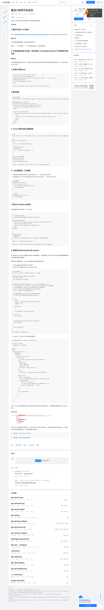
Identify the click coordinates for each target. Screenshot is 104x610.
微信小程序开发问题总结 (17, 509)
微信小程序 (66, 505)
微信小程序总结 (15, 515)
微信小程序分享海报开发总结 (19, 568)
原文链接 (13, 24)
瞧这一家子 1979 (12, 601)
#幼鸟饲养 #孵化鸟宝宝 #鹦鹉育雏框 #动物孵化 (18, 600)
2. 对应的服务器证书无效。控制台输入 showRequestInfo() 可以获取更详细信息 (84, 32)
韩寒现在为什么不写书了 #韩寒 (15, 594)
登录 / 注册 (38, 460)
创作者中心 (90, 2)
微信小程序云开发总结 (17, 497)
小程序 (16, 20)
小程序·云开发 (66, 499)
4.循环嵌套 (76, 38)
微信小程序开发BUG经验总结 (19, 521)
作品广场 (35, 2)
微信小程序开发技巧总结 (17, 503)
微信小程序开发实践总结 (17, 563)
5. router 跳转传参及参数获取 (81, 40)
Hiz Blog (28, 433)
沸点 (17, 2)
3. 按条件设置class (78, 35)
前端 (62, 505)
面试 (61, 559)
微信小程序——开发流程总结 (19, 545)
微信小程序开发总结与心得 (18, 527)
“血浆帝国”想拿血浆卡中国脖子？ (15, 595)
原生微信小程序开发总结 (17, 580)
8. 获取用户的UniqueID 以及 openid (82, 49)
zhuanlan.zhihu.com (20, 17)
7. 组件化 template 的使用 (80, 46)
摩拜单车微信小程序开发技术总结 (20, 539)
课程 (21, 2)
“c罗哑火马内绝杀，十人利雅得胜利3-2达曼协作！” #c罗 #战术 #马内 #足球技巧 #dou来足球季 (41, 594)
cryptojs (18, 265)
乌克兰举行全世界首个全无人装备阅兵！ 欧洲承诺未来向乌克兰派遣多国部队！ (54, 600)
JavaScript (56, 529)
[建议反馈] (100, 602)
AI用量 (29, 2)
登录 (99, 2)
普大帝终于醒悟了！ (33, 600)
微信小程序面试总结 (16, 557)
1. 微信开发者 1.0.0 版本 (80, 29)
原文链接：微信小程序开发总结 (21, 437)
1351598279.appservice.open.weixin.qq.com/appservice (31, 34)
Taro (67, 576)
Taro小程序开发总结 (16, 574)
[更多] (100, 606)
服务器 (66, 523)
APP (25, 2)
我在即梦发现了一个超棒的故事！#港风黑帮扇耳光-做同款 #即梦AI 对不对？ (24, 589)
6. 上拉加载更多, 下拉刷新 (80, 43)
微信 (61, 529)
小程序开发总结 (15, 551)
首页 (13, 2)
